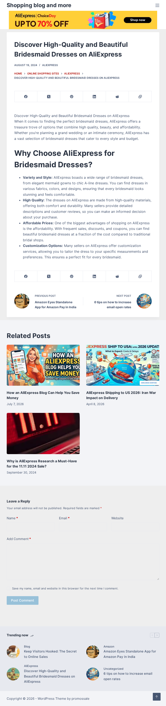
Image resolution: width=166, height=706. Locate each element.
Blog (27, 646)
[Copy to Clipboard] (140, 96)
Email (64, 518)
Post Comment (22, 600)
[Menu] (157, 5)
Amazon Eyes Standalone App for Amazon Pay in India (130, 654)
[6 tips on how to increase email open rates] (92, 674)
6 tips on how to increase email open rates (128, 676)
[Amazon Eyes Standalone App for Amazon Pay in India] (92, 651)
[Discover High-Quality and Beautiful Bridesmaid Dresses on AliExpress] (13, 674)
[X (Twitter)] (48, 96)
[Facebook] (25, 96)
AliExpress (50, 65)
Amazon (109, 646)
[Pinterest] (71, 96)
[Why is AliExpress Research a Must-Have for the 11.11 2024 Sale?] (43, 433)
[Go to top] (157, 697)
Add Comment (19, 539)
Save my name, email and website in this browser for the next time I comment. (65, 588)
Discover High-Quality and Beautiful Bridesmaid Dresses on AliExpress (49, 676)
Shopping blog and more (39, 5)
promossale (80, 699)
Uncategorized (113, 668)
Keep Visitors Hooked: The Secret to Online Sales (50, 654)
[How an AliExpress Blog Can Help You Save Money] (43, 365)
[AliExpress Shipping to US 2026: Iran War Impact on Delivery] (122, 365)
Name (12, 518)
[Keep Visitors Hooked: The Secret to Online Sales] (13, 651)
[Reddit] (117, 96)
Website (117, 518)
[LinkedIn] (94, 96)
